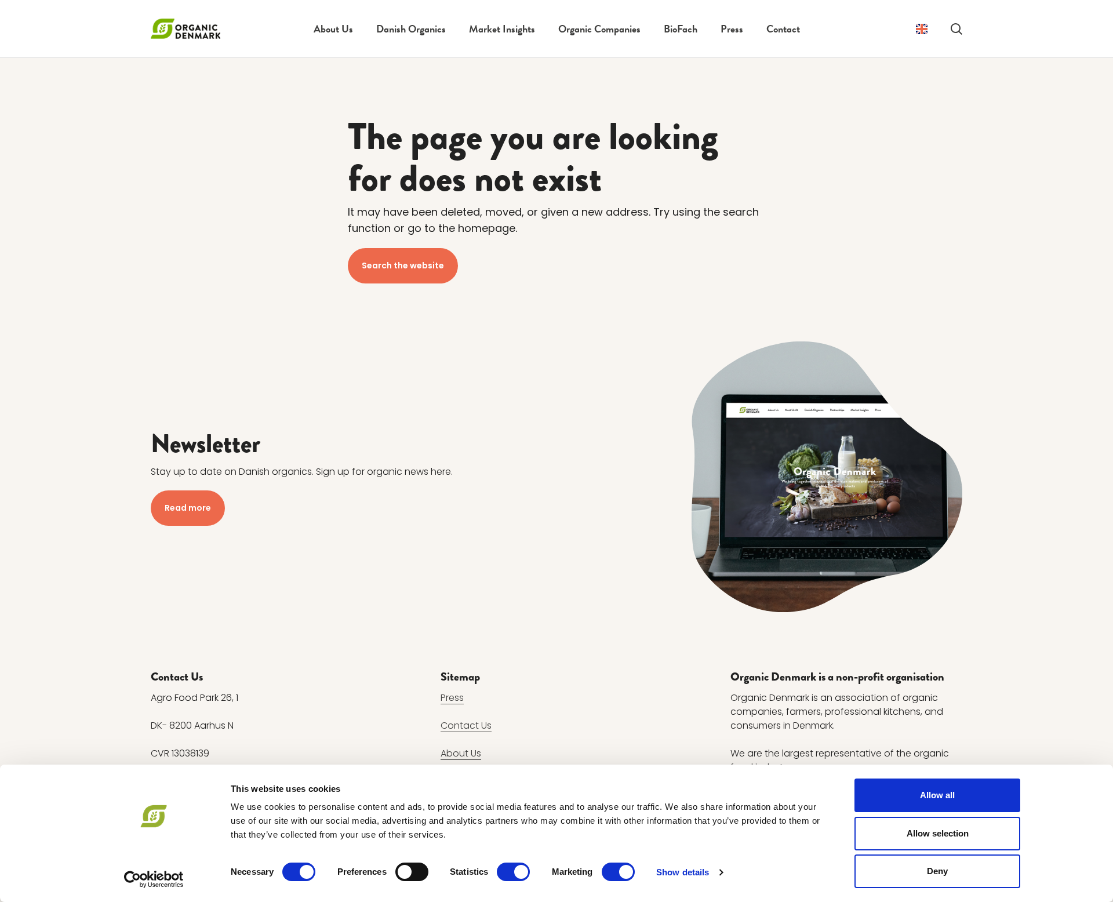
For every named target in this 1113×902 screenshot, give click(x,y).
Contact (783, 29)
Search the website (403, 265)
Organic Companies (599, 29)
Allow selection (938, 833)
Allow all (937, 795)
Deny (937, 871)
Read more (188, 508)
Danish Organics (411, 29)
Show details (682, 872)
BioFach (680, 29)
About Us (333, 29)
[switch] (411, 872)
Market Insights (502, 29)
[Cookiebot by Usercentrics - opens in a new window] (154, 879)
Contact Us (466, 725)
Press (732, 29)
